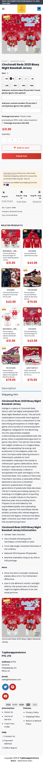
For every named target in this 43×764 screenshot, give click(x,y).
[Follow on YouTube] (5, 696)
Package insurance (10, 116)
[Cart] (39, 9)
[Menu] (3, 9)
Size (4, 73)
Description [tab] (9, 388)
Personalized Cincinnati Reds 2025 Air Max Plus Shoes (30, 295)
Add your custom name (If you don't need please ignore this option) (21, 91)
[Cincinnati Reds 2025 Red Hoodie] (32, 238)
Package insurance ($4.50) (16, 123)
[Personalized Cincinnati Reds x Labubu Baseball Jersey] (10, 316)
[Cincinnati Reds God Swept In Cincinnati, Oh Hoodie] (10, 277)
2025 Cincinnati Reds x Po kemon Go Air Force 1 (32, 372)
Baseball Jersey (17, 61)
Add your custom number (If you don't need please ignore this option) (19, 104)
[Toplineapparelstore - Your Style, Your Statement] (21, 9)
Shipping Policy (33, 716)
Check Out (21, 156)
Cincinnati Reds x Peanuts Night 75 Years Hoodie (30, 333)
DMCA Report (10, 748)
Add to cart (23, 147)
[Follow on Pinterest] (12, 687)
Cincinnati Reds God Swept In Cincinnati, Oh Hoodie (10, 294)
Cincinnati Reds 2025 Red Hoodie (31, 254)
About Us (8, 712)
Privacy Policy (32, 712)
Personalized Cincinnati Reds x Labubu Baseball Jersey (9, 334)
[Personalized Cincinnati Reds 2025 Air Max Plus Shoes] (32, 277)
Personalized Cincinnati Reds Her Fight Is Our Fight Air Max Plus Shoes (10, 373)
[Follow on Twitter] (5, 687)
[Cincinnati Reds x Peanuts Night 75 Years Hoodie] (32, 316)
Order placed (7, 201)
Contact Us (9, 736)
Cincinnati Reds (11, 215)
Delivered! (37, 201)
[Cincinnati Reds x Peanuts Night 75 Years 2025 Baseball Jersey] (10, 238)
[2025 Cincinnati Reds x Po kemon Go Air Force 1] (32, 355)
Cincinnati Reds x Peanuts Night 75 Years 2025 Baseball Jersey (11, 256)
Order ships (21, 201)
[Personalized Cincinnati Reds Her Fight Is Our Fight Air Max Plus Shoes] (10, 355)
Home (4, 61)
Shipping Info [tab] (10, 394)
